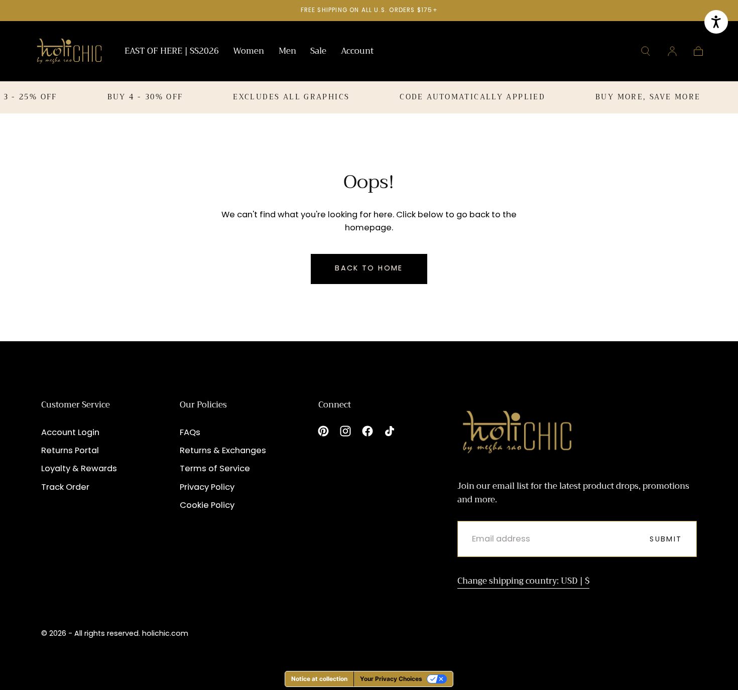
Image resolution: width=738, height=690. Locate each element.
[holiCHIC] (517, 432)
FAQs (190, 432)
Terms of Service (215, 468)
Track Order (65, 487)
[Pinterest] (323, 431)
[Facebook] (367, 431)
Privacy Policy (207, 487)
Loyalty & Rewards (79, 468)
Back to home (369, 268)
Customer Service (75, 404)
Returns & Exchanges (223, 450)
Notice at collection (319, 678)
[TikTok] (390, 431)
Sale (318, 52)
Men (287, 52)
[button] (646, 51)
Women (248, 52)
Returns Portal (70, 450)
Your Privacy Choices (391, 678)
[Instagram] (345, 431)
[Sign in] (672, 51)
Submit (666, 539)
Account (357, 52)
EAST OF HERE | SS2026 (172, 52)
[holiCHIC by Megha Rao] (69, 51)
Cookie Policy (207, 505)
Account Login (70, 432)
